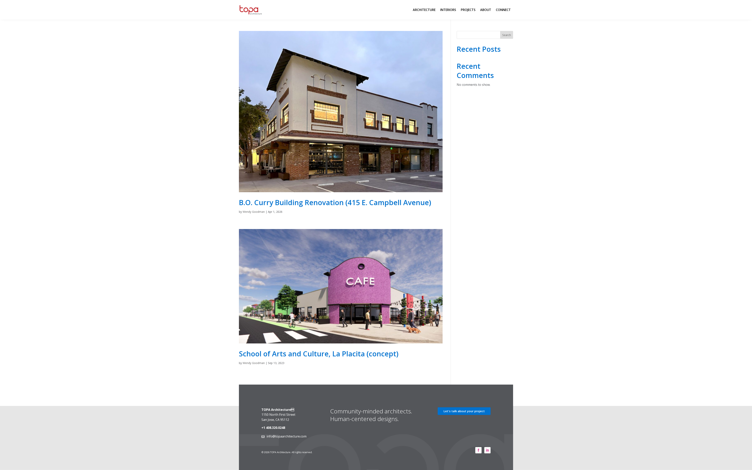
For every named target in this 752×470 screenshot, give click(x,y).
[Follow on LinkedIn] (487, 450)
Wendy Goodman (254, 212)
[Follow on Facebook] (478, 450)
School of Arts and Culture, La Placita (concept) (319, 354)
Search (506, 35)
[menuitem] (424, 10)
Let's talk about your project (464, 411)
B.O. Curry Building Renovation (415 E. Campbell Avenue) (335, 202)
